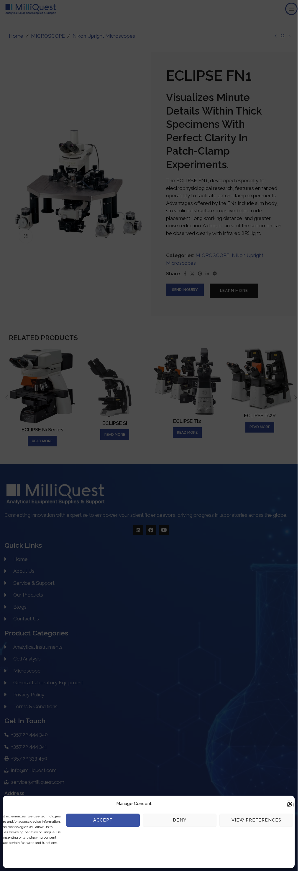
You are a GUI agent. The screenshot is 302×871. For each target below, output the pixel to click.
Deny (179, 820)
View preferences (256, 820)
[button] (290, 804)
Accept (103, 820)
